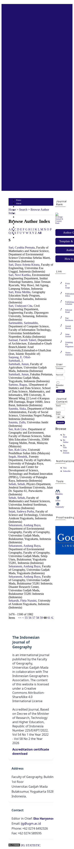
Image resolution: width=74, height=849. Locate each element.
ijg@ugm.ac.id (31, 823)
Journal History (66, 327)
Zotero (57, 501)
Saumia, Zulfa (17, 422)
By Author (65, 441)
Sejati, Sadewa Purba (21, 511)
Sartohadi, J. (16, 360)
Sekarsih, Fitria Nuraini (22, 600)
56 (29, 617)
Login (18, 207)
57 (33, 617)
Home (18, 200)
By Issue (65, 436)
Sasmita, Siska (17, 408)
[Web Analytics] (14, 845)
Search (19, 214)
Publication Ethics (66, 295)
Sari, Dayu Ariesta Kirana (24, 264)
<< (19, 617)
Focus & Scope (66, 285)
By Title (65, 446)
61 (48, 617)
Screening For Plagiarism (66, 344)
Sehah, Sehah (17, 484)
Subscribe (66, 471)
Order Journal (66, 335)
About (18, 203)
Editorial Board (66, 311)
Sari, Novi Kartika (20, 275)
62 (52, 617)
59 (41, 617)
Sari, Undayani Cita (20, 305)
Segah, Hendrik (18, 456)
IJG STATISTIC (31, 845)
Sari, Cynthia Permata (22, 247)
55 (26, 617)
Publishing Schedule (66, 303)
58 (37, 617)
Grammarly (59, 507)
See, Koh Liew (18, 429)
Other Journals (66, 452)
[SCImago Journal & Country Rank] (60, 223)
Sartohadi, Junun (19, 364)
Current (19, 217)
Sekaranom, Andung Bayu (24, 525)
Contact (19, 238)
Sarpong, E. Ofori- (20, 357)
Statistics (20, 227)
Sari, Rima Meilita (19, 292)
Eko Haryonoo (44, 818)
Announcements (23, 224)
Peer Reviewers (66, 319)
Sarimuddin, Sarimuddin (23, 323)
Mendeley (59, 494)
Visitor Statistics (66, 354)
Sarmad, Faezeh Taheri (22, 340)
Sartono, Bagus (18, 384)
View (65, 468)
